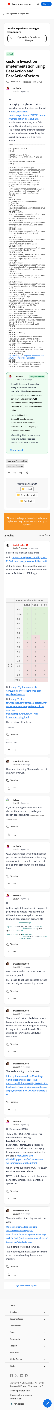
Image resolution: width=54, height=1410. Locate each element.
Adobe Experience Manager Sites (16, 14)
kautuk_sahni (19, 545)
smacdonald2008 (21, 761)
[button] (15, 81)
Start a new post (30, 521)
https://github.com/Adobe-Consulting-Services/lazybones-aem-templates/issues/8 (24, 691)
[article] (27, 647)
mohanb (17, 88)
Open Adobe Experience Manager (29, 38)
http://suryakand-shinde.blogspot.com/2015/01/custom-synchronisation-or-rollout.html (27, 115)
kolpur (16, 800)
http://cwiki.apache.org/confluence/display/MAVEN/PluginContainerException (26, 357)
